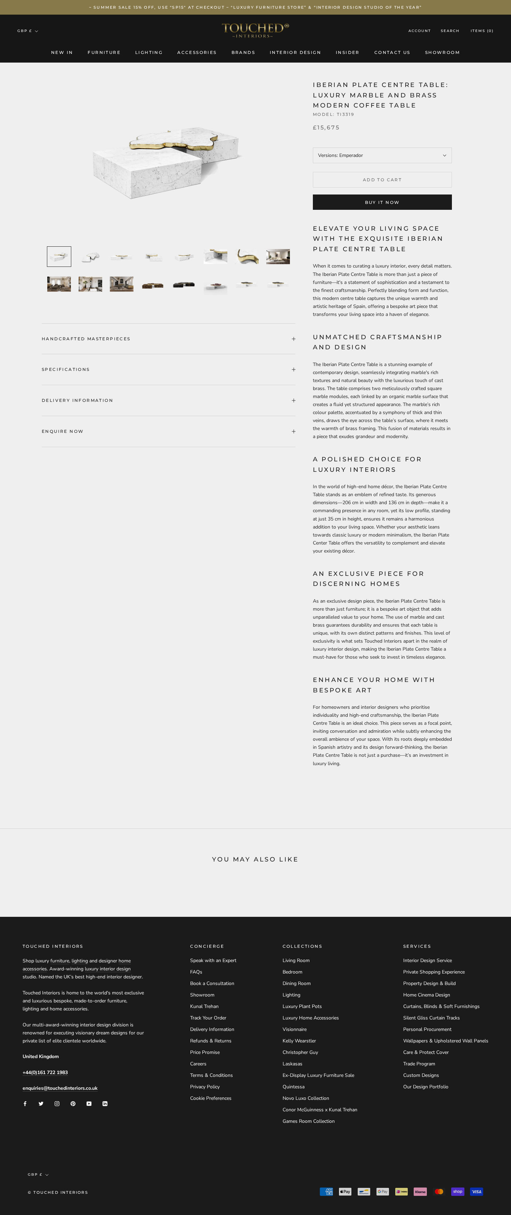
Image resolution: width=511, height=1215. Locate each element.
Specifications (66, 369)
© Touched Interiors (58, 1192)
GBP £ (24, 31)
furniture (59, 961)
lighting (80, 961)
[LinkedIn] (105, 1103)
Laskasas (292, 1064)
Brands (243, 52)
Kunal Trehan (204, 1006)
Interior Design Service (427, 960)
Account (419, 31)
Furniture (104, 52)
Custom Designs (421, 1075)
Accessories (197, 52)
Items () (482, 31)
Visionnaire (295, 1029)
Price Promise (205, 1052)
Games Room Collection (309, 1121)
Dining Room (297, 983)
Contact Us (392, 52)
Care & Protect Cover (426, 1052)
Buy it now (382, 202)
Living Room (296, 960)
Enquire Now (63, 431)
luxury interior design (108, 969)
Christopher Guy (300, 1052)
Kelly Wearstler (299, 1041)
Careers (198, 1064)
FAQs (196, 972)
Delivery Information (77, 400)
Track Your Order (208, 1018)
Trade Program (419, 1064)
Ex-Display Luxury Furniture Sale (318, 1075)
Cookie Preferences (211, 1098)
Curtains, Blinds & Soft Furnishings (441, 1006)
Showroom (442, 52)
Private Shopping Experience (434, 972)
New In (62, 52)
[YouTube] (89, 1103)
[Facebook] (25, 1103)
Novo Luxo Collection (306, 1098)
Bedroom (292, 972)
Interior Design (295, 52)
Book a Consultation (212, 983)
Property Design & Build (429, 983)
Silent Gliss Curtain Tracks (431, 1018)
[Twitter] (41, 1103)
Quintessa (294, 1086)
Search (450, 31)
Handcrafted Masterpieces (86, 338)
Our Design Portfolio (425, 1086)
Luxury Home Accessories (311, 1018)
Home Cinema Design (426, 995)
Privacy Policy (205, 1086)
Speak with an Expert (213, 960)
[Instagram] (57, 1103)
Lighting (149, 52)
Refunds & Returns (211, 1041)
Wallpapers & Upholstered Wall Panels (445, 1041)
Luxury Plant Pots (302, 1006)
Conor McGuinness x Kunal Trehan (320, 1109)
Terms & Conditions (211, 1075)
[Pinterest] (73, 1103)
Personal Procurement (427, 1029)
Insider (348, 52)
